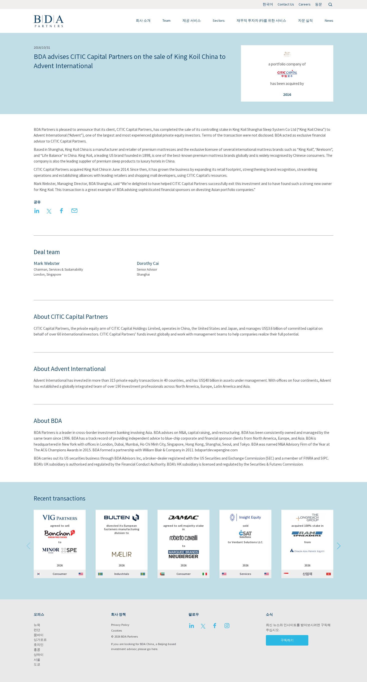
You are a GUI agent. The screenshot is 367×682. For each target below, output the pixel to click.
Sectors (219, 20)
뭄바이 (38, 635)
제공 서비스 (192, 20)
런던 (37, 630)
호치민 (38, 645)
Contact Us (286, 4)
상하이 (38, 655)
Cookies (116, 630)
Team (167, 20)
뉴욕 (37, 625)
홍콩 (37, 650)
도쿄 (37, 664)
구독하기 (287, 640)
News (329, 20)
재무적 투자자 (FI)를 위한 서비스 (261, 20)
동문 (318, 4)
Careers (305, 4)
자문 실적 (305, 20)
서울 (37, 660)
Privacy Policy (120, 625)
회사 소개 (143, 20)
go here (152, 649)
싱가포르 (40, 640)
